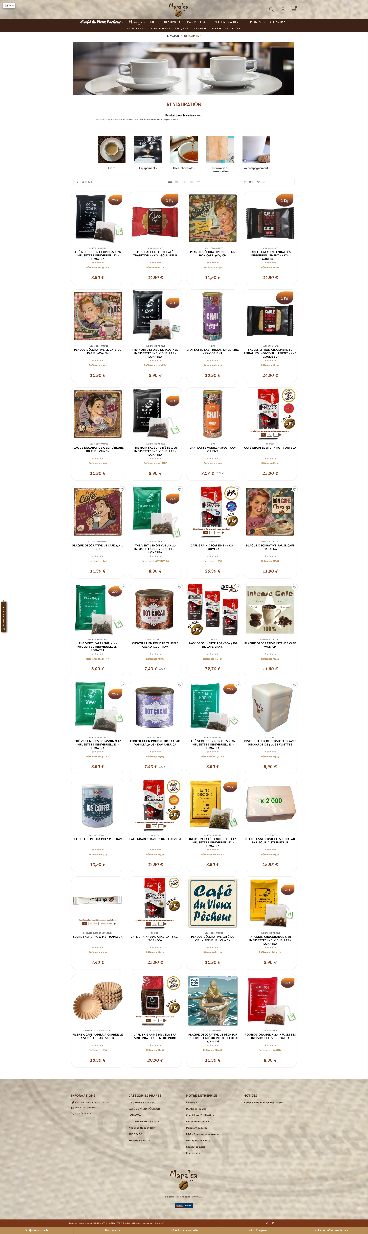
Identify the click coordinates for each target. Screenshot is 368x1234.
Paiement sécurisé (197, 1128)
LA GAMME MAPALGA (142, 1103)
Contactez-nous (195, 1147)
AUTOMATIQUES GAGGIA (144, 1122)
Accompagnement (256, 168)
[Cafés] (111, 150)
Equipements (148, 168)
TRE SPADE (135, 1134)
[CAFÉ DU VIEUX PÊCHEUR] (102, 22)
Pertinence (275, 182)
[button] (9, 5)
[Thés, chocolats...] (184, 150)
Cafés (111, 168)
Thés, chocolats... (184, 168)
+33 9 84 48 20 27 (83, 1113)
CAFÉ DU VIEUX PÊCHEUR (144, 1109)
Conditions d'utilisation (200, 1115)
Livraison (191, 1103)
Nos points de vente (198, 1141)
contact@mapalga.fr (85, 1107)
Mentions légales (196, 1109)
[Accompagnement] (256, 150)
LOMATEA (135, 1115)
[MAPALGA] (137, 22)
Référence (92, 268)
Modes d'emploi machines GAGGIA (264, 1103)
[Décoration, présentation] (220, 150)
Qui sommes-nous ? (197, 1122)
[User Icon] (283, 9)
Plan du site (193, 1153)
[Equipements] (148, 150)
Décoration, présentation (220, 170)
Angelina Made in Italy (142, 1128)
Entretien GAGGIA (139, 1141)
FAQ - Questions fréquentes (202, 1134)
